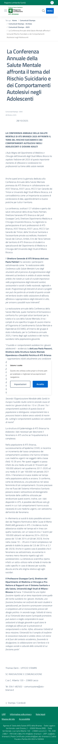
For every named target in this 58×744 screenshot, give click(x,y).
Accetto (40, 384)
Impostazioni (20, 384)
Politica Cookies (29, 391)
